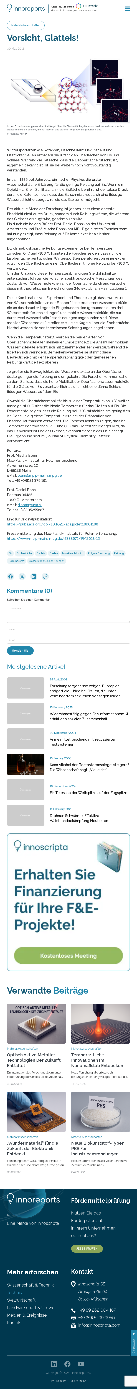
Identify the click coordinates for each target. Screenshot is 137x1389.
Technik (14, 1292)
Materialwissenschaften (25, 25)
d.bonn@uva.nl (30, 505)
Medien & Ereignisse (27, 1315)
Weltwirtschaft (21, 1300)
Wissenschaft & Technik (30, 1285)
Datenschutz (78, 1381)
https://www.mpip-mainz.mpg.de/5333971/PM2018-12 (53, 538)
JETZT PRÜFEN (87, 1248)
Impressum (58, 1381)
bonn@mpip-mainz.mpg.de (40, 475)
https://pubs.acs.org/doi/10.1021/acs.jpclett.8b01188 (52, 524)
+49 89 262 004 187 (97, 1310)
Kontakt (14, 1322)
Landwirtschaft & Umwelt (32, 1307)
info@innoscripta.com (99, 1325)
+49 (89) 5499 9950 (96, 1317)
